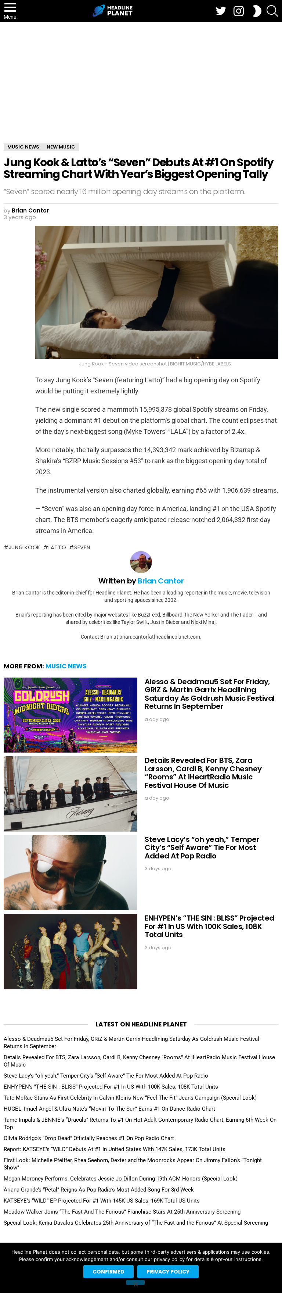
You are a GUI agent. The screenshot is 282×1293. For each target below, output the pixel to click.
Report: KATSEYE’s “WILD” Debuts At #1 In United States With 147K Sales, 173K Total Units (114, 1149)
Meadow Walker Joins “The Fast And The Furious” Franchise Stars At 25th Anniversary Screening (122, 1211)
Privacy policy (168, 1271)
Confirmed (108, 1271)
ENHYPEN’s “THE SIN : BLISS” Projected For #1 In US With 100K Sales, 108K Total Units (209, 926)
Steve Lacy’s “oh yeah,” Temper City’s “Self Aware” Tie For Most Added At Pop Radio (202, 847)
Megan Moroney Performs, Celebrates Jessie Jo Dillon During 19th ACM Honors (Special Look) (121, 1178)
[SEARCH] (272, 11)
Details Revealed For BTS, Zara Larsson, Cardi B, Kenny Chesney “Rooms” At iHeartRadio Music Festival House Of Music (203, 772)
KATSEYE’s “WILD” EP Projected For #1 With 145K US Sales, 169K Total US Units (102, 1200)
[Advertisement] (141, 77)
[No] (135, 1282)
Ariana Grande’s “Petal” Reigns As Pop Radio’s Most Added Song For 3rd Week (99, 1189)
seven (82, 547)
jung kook (24, 547)
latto (57, 547)
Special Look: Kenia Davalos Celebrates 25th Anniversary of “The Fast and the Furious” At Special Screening (136, 1222)
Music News (66, 666)
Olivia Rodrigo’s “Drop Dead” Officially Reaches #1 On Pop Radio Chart (89, 1138)
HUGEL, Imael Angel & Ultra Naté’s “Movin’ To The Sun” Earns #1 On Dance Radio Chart (109, 1109)
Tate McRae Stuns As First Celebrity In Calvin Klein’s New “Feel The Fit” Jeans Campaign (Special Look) (130, 1097)
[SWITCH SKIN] (257, 11)
